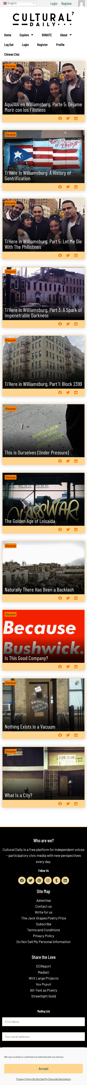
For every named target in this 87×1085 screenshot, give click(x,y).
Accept (44, 1068)
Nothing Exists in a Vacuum (30, 726)
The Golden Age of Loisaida (30, 521)
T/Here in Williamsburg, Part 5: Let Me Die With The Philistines (43, 244)
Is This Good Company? (26, 658)
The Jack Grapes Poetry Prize (43, 918)
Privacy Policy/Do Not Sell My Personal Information (43, 1078)
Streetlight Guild (43, 996)
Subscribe (43, 924)
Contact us (43, 906)
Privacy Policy (43, 936)
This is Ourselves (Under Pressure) (37, 452)
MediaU (43, 972)
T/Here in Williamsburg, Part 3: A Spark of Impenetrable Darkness (43, 312)
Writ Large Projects (43, 978)
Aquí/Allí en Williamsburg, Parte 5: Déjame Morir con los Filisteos (43, 107)
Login (53, 3)
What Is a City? (18, 795)
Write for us (43, 912)
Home (7, 35)
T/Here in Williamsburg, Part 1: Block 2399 (43, 383)
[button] (60, 118)
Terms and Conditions (43, 930)
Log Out (9, 44)
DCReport (43, 966)
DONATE (47, 35)
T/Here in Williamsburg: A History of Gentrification (38, 175)
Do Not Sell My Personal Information (43, 941)
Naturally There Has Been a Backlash (39, 589)
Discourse (10, 66)
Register (66, 3)
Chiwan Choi (11, 54)
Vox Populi (43, 984)
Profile (60, 44)
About (63, 35)
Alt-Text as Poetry (43, 990)
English (12, 3)
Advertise (43, 900)
